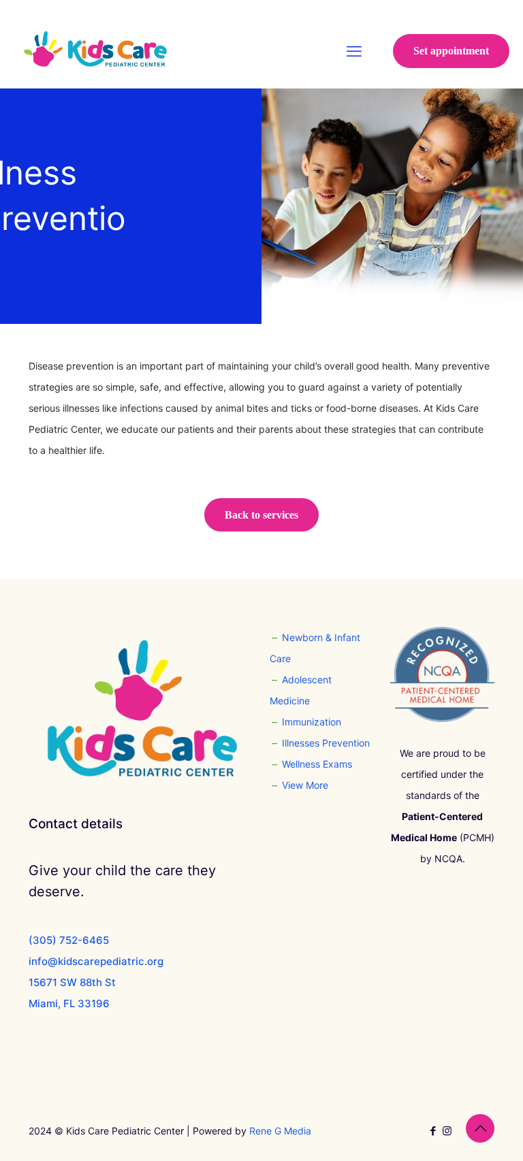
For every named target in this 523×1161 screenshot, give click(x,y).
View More (305, 785)
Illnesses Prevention (326, 743)
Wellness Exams (317, 764)
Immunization (311, 721)
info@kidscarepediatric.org (96, 961)
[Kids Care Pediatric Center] (95, 51)
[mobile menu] (354, 51)
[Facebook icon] (433, 1130)
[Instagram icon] (447, 1130)
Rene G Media (280, 1131)
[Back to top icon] (480, 1128)
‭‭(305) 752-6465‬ (69, 940)
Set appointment (451, 50)
